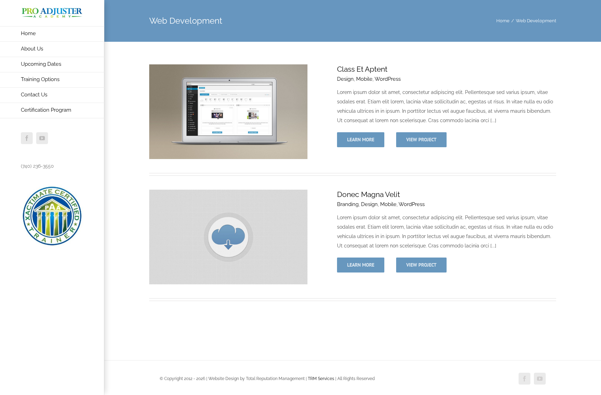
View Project (421, 139)
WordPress (388, 79)
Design (345, 79)
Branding (348, 204)
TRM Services (321, 378)
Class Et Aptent (362, 69)
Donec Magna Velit (368, 194)
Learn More (360, 139)
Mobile (364, 79)
